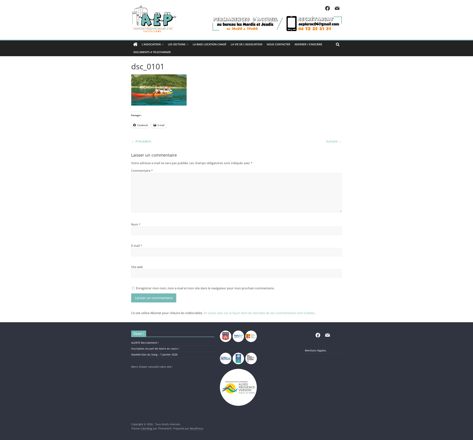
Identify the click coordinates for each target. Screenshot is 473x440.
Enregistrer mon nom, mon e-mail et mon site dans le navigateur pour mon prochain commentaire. (205, 288)
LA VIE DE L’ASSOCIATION (246, 44)
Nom (135, 224)
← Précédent (141, 141)
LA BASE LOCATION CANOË (209, 44)
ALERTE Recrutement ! (145, 342)
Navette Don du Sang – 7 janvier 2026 (154, 354)
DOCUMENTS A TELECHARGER (152, 52)
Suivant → (334, 141)
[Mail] (337, 8)
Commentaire (142, 171)
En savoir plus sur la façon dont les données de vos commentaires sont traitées (259, 313)
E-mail (136, 246)
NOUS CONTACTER (278, 44)
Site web (137, 267)
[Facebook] (327, 8)
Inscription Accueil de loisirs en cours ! (155, 348)
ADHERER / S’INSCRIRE (308, 44)
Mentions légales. (316, 350)
